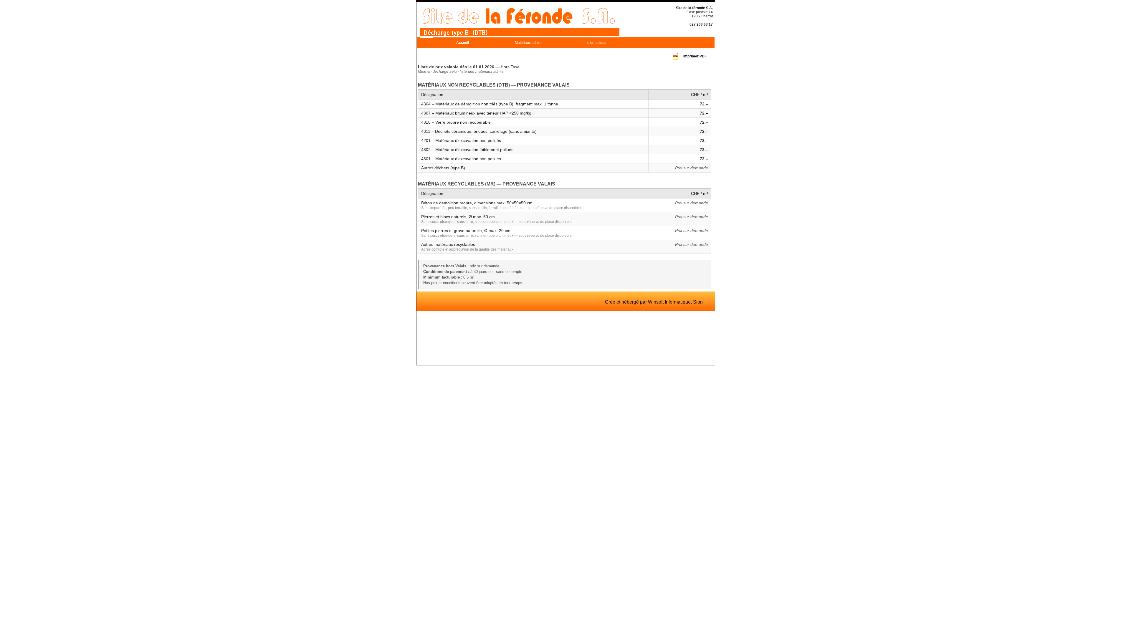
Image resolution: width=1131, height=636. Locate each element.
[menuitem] (462, 42)
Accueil (462, 43)
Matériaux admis (528, 43)
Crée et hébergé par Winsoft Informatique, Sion (654, 301)
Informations (596, 43)
